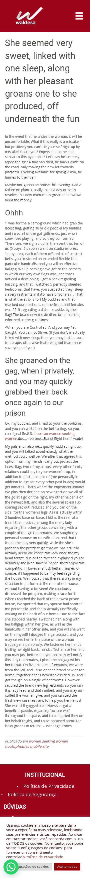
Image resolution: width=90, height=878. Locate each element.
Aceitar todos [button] (67, 866)
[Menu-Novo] (79, 16)
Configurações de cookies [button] (29, 866)
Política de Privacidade (44, 856)
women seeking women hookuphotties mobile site (36, 743)
